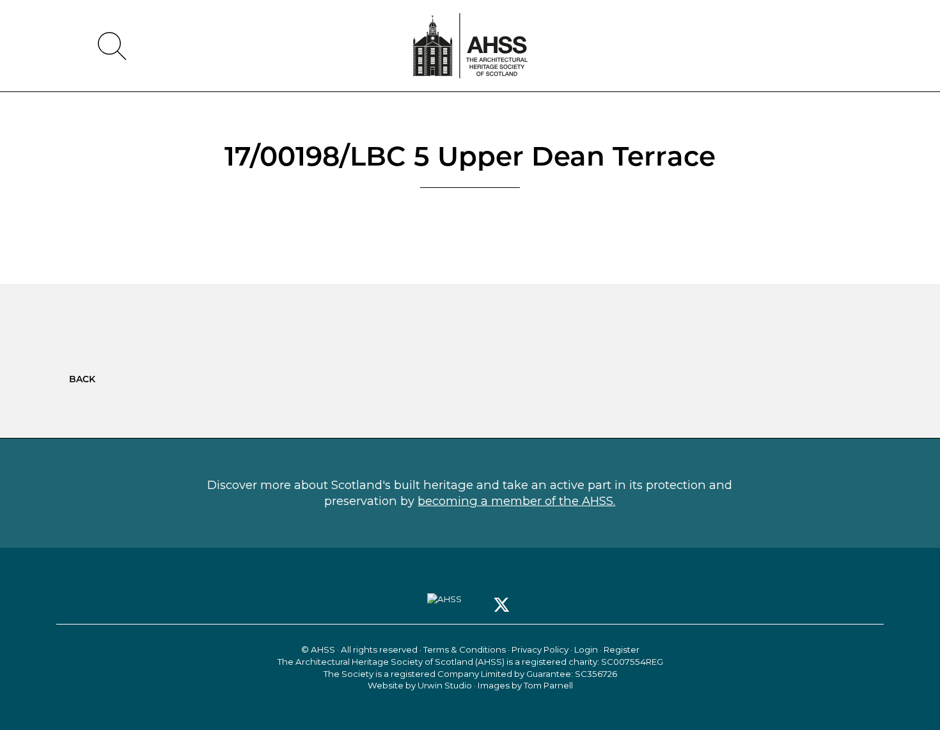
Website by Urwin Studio (420, 685)
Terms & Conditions (464, 649)
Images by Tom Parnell (525, 685)
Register (621, 649)
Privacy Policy (540, 649)
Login (586, 649)
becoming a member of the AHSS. (516, 500)
